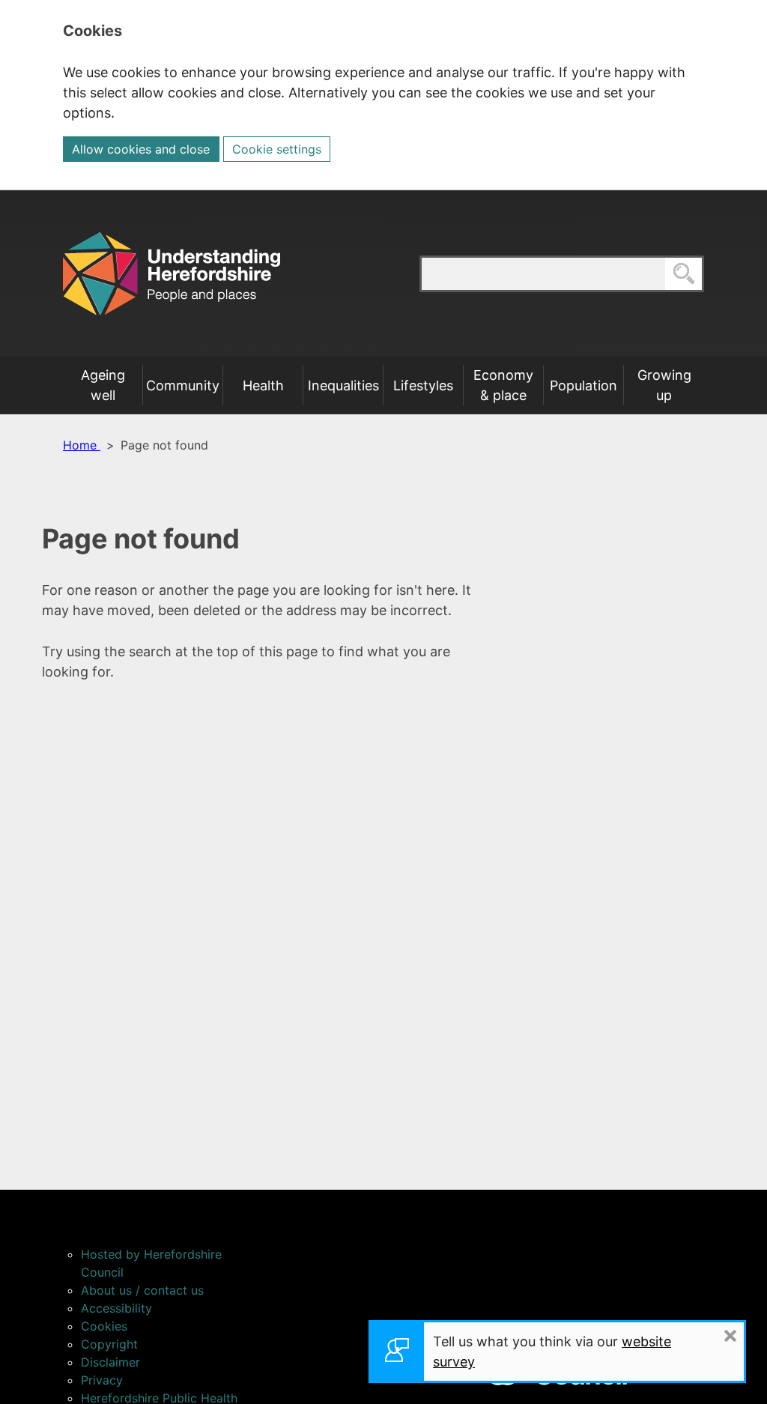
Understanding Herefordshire (171, 273)
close (743, 1335)
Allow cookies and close (141, 149)
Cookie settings (276, 149)
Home (81, 445)
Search (703, 273)
